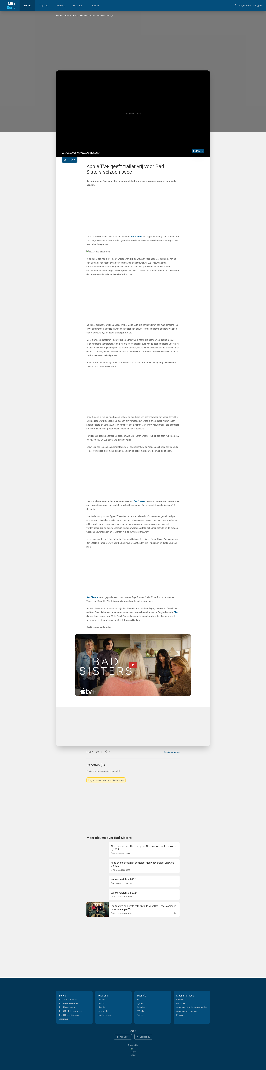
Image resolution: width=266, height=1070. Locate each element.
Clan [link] (176, 612)
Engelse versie (104, 1015)
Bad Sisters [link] (136, 236)
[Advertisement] (133, 43)
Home (59, 15)
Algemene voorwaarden (187, 1011)
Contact (101, 999)
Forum (95, 5)
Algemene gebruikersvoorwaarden (191, 1007)
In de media (103, 1011)
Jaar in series (65, 1019)
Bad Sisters (70, 15)
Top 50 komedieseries (68, 1003)
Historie (101, 1007)
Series (27, 5)
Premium (78, 5)
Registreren (245, 5)
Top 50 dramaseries (67, 1007)
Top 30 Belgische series (69, 1015)
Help (139, 999)
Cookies (179, 999)
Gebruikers (142, 1007)
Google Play (145, 1037)
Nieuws (61, 5)
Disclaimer (181, 1003)
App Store (124, 1037)
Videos (140, 1015)
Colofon (101, 1003)
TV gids (140, 1011)
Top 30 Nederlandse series (70, 1011)
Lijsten (140, 1003)
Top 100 (43, 5)
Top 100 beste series (68, 999)
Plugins (179, 1015)
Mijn (11, 5)
